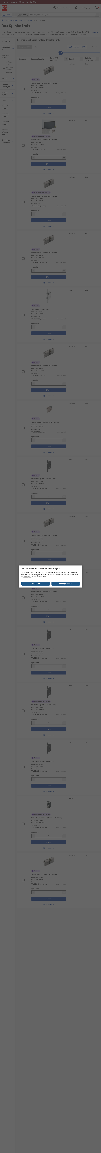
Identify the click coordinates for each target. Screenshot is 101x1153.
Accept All (36, 583)
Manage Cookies (65, 583)
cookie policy (27, 577)
